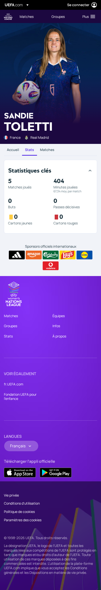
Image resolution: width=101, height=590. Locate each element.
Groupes (10, 326)
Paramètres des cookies (22, 520)
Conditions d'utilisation (22, 503)
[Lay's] (68, 255)
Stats (29, 149)
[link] (26, 16)
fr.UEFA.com (13, 384)
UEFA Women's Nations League (8, 16)
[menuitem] (31, 16)
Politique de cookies (19, 511)
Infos (56, 326)
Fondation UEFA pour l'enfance (20, 396)
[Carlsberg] (51, 255)
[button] (87, 16)
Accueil (13, 149)
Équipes (58, 315)
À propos (59, 336)
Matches (47, 149)
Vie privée (11, 495)
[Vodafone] (51, 265)
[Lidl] (84, 255)
